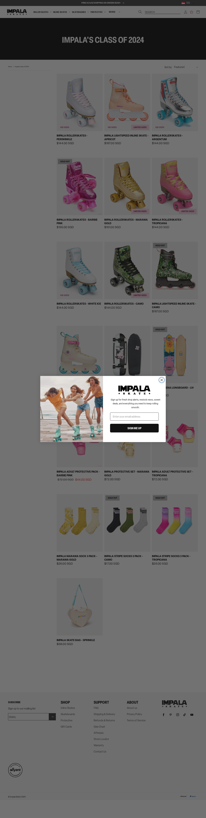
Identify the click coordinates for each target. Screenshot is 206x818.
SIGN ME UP (134, 428)
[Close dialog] (161, 380)
